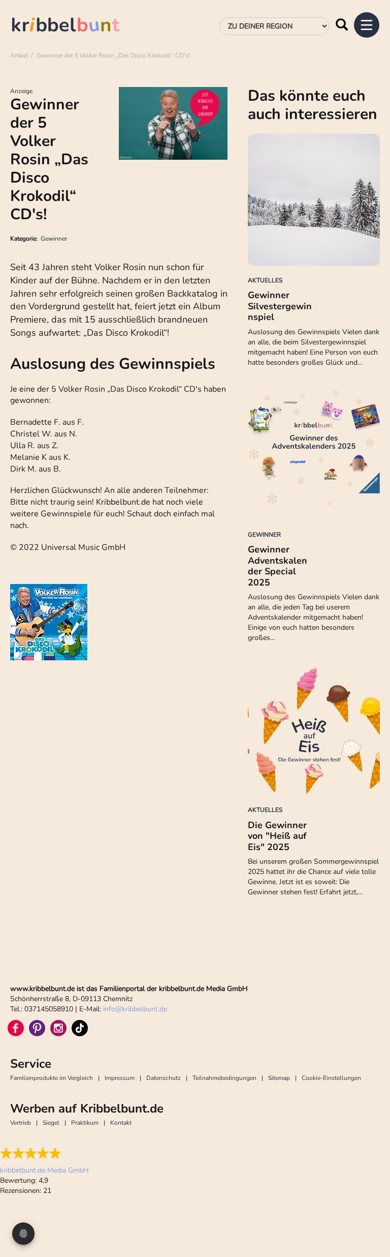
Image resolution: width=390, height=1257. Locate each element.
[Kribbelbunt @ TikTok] (80, 1028)
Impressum (120, 1078)
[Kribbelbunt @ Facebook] (16, 1028)
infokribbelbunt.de (135, 1009)
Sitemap (279, 1078)
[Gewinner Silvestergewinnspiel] (314, 200)
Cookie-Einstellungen (331, 1078)
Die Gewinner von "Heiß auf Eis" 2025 (277, 836)
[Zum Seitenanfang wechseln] (370, 1211)
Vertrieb (20, 1123)
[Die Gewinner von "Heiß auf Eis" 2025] (314, 729)
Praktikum (85, 1123)
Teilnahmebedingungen (224, 1078)
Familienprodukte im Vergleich (51, 1078)
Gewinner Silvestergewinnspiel (280, 306)
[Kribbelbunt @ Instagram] (58, 1028)
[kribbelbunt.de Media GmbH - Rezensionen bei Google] (44, 1153)
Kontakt (121, 1123)
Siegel (51, 1123)
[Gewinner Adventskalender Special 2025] (314, 454)
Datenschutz (163, 1078)
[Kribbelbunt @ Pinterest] (37, 1028)
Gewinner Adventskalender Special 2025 (277, 566)
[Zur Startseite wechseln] (76, 26)
